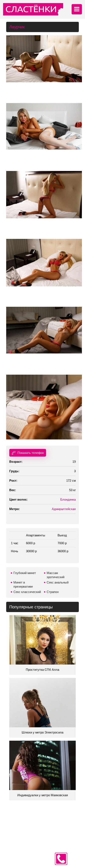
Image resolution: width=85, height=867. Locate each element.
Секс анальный (57, 582)
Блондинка (68, 499)
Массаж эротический (55, 575)
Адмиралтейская (64, 509)
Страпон (53, 592)
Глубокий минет (24, 573)
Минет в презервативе (23, 584)
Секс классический (27, 592)
